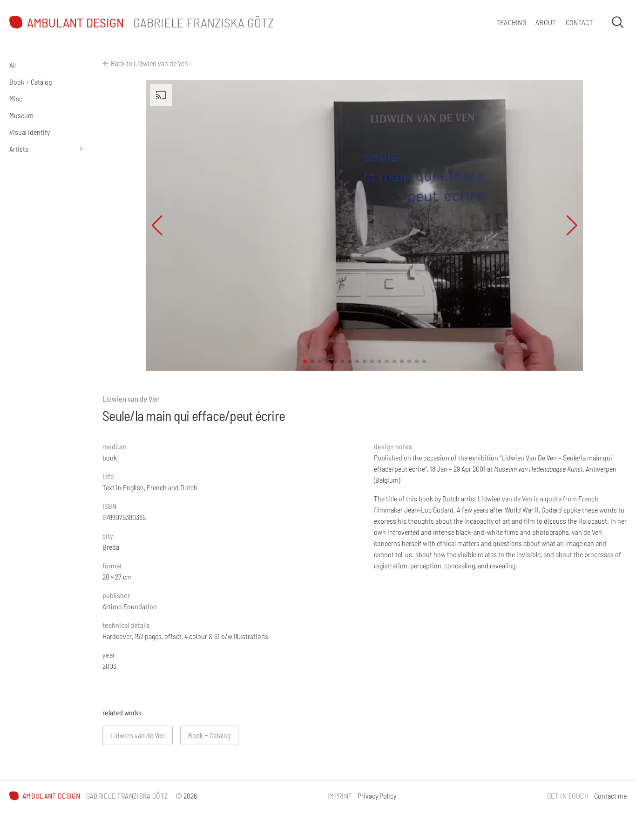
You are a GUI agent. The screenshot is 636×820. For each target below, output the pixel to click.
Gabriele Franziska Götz (203, 22)
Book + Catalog (30, 81)
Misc (15, 98)
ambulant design (75, 22)
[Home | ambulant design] (15, 22)
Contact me (610, 795)
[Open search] (617, 22)
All (12, 64)
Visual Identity (29, 131)
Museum (21, 115)
